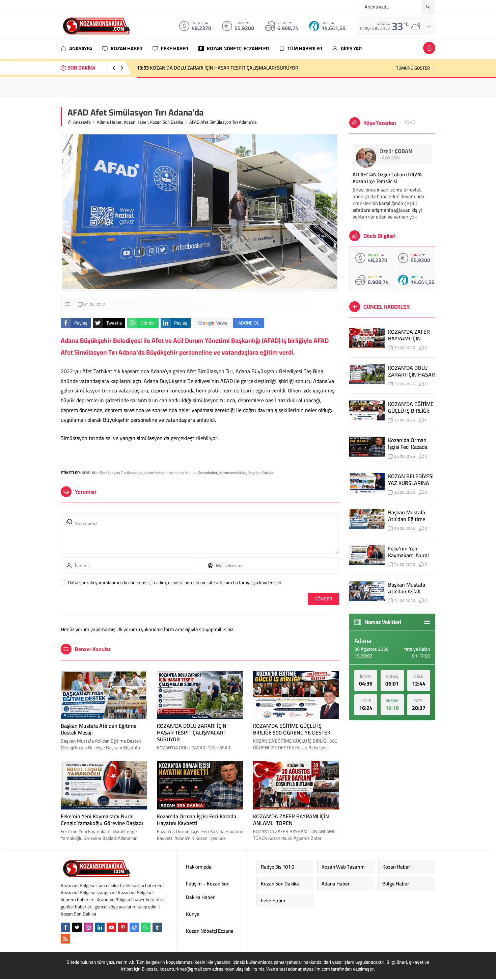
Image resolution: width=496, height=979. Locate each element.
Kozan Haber (136, 122)
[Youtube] (111, 927)
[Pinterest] (123, 927)
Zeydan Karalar (261, 472)
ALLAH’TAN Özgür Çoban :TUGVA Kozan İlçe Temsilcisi (387, 178)
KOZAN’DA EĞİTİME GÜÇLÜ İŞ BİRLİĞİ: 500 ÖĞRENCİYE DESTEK (210, 68)
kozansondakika (232, 472)
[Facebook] (65, 927)
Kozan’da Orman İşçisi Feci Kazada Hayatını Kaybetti (196, 819)
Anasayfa (82, 122)
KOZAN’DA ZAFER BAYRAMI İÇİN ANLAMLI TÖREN (291, 819)
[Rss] (65, 939)
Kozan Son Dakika (166, 122)
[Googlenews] (134, 927)
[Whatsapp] (145, 927)
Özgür (396, 151)
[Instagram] (88, 927)
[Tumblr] (157, 927)
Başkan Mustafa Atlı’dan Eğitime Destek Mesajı (98, 729)
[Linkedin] (100, 927)
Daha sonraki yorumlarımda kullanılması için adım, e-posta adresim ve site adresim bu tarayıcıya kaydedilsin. (175, 582)
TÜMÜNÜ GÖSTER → (415, 68)
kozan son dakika (181, 472)
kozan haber (154, 472)
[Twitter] (77, 927)
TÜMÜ (410, 122)
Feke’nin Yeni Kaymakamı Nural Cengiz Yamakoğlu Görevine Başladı (102, 819)
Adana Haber (109, 122)
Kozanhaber (207, 472)
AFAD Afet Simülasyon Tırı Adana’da (112, 472)
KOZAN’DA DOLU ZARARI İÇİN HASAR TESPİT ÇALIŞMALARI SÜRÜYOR (191, 732)
